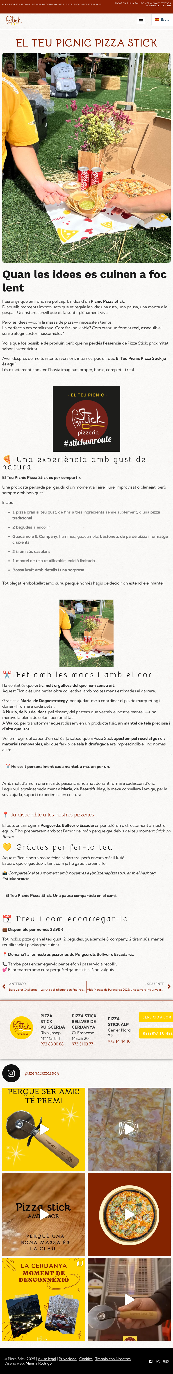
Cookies (86, 1358)
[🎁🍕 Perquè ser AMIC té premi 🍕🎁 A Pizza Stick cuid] (43, 1129)
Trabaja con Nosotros (113, 1358)
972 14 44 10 (119, 1041)
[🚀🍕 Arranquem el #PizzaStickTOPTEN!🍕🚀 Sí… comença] (129, 1129)
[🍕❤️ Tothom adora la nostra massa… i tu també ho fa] (43, 1214)
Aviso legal (47, 1358)
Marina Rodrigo (39, 1363)
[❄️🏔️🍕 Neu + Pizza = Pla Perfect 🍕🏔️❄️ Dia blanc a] (43, 1299)
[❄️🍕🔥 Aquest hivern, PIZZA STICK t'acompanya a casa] (129, 1214)
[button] (141, 20)
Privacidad (68, 1358)
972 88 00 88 (52, 1044)
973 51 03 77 (82, 1044)
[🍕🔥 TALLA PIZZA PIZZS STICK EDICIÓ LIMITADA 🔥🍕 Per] (129, 1299)
